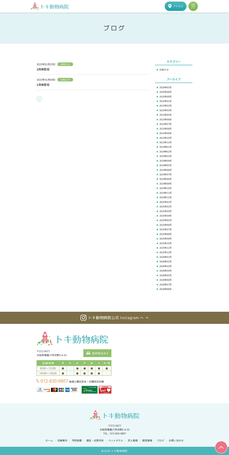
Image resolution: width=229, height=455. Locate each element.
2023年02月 (165, 105)
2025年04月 (165, 215)
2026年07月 (165, 284)
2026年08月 (165, 289)
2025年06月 (165, 224)
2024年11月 (165, 192)
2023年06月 (165, 119)
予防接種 (77, 440)
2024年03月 (165, 156)
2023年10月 (165, 137)
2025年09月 (165, 238)
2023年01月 (165, 101)
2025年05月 (165, 220)
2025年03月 (165, 211)
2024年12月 (165, 197)
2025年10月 (165, 243)
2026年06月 (165, 279)
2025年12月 (165, 252)
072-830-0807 (54, 381)
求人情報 (133, 440)
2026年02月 (165, 261)
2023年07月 (165, 124)
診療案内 (62, 440)
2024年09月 (165, 183)
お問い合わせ (176, 440)
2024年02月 (165, 151)
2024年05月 (165, 165)
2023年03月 (165, 110)
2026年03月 (165, 266)
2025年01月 (165, 202)
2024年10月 (165, 188)
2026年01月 (165, 256)
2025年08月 (165, 234)
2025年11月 (165, 247)
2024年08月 (165, 178)
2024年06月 (165, 169)
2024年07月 (165, 174)
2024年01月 (165, 146)
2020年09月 (165, 96)
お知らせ (164, 69)
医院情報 (147, 440)
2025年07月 (165, 229)
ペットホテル (115, 440)
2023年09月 (165, 133)
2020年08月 (165, 91)
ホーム (49, 440)
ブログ (160, 440)
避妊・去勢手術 (95, 440)
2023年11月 (165, 142)
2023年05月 (165, 114)
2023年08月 (165, 128)
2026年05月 (165, 275)
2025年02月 (165, 206)
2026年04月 (165, 270)
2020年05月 (165, 87)
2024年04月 (165, 160)
